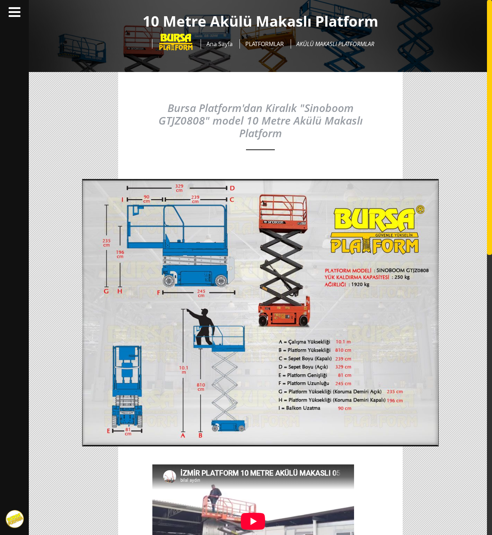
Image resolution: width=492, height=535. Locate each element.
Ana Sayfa (219, 44)
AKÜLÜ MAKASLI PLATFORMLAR (335, 44)
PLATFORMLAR (264, 44)
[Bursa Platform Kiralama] (175, 44)
